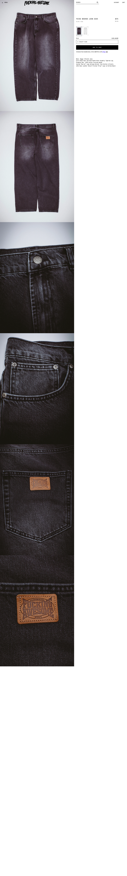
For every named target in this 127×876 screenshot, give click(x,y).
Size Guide (115, 38)
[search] (97, 2)
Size (77, 38)
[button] (79, 30)
